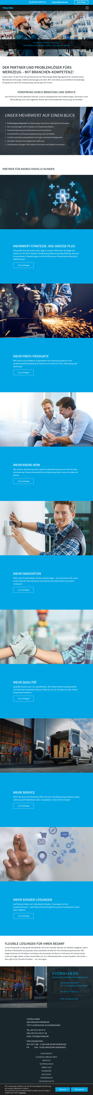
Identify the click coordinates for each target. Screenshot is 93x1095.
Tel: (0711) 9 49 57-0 (69, 991)
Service (46, 1060)
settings (22, 1093)
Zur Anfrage (23, 265)
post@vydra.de (61, 2)
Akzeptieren (79, 1089)
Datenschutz (46, 1081)
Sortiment (46, 1053)
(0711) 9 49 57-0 (38, 2)
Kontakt (46, 1074)
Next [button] (90, 32)
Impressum (46, 1078)
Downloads (46, 1064)
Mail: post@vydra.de (69, 999)
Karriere (46, 1071)
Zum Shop (81, 2)
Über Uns (46, 1067)
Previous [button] (2, 32)
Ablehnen (62, 1089)
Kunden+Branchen (46, 1057)
